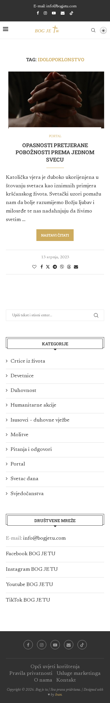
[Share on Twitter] (48, 266)
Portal (18, 464)
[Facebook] (38, 13)
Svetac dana (24, 479)
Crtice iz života (28, 361)
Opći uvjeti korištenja (55, 667)
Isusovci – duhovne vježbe (40, 420)
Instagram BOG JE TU (32, 569)
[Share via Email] (76, 267)
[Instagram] (45, 13)
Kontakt (66, 680)
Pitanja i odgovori (31, 449)
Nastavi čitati (55, 235)
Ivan (58, 695)
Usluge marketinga (79, 673)
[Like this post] (34, 267)
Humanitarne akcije (33, 405)
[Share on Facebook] (41, 267)
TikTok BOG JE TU (28, 600)
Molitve (19, 435)
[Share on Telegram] (55, 267)
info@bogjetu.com (44, 538)
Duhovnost (23, 390)
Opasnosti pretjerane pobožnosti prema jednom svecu (55, 152)
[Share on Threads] (69, 266)
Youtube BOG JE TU (29, 584)
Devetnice (22, 376)
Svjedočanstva (27, 494)
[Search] (93, 30)
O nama (43, 680)
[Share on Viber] (62, 266)
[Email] (63, 13)
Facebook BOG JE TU (30, 554)
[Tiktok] (71, 13)
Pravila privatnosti (31, 673)
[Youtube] (54, 13)
